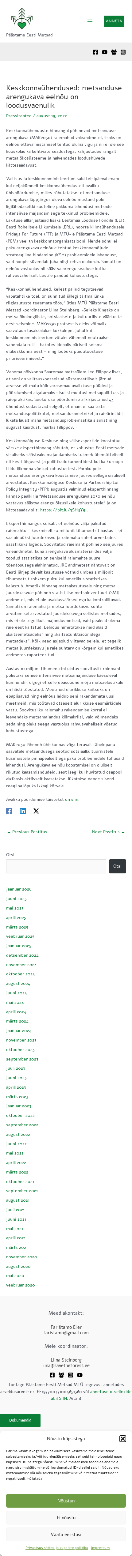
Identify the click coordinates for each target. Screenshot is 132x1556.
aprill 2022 (16, 1163)
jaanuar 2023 (18, 1106)
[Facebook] (95, 52)
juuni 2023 (16, 1078)
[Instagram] (123, 52)
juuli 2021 (15, 1210)
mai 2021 (14, 1229)
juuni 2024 (16, 993)
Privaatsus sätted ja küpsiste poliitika (56, 1547)
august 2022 (18, 1134)
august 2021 (17, 1200)
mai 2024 (15, 1002)
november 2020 (21, 1257)
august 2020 (18, 1266)
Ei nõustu (66, 1518)
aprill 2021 (15, 1238)
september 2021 (22, 1191)
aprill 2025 (16, 918)
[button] (123, 1439)
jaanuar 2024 (19, 1031)
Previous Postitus (27, 832)
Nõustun (66, 1501)
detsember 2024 (22, 955)
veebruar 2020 (20, 1285)
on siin (71, 799)
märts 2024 (17, 1021)
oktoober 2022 (20, 1115)
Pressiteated (19, 116)
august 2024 (18, 983)
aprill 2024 (16, 1012)
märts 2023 (17, 1097)
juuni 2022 (16, 1144)
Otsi (10, 855)
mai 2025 (15, 908)
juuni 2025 (16, 899)
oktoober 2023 (20, 1050)
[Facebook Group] (114, 52)
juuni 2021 (16, 1219)
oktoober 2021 (20, 1182)
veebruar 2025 (20, 936)
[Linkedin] (23, 811)
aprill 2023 (16, 1087)
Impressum (100, 1547)
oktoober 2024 (20, 974)
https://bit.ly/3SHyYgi (63, 510)
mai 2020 (15, 1276)
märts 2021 (17, 1247)
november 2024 (21, 965)
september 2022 (22, 1125)
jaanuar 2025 (18, 946)
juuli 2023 (15, 1068)
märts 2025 (17, 927)
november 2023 (21, 1040)
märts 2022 (17, 1172)
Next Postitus (108, 832)
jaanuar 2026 (18, 889)
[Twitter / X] (36, 811)
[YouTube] (104, 52)
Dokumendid (20, 1420)
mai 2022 (15, 1153)
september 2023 (22, 1059)
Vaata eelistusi (66, 1535)
